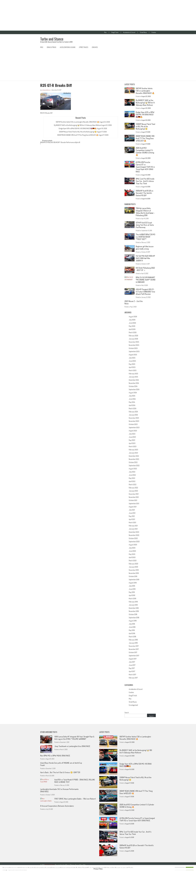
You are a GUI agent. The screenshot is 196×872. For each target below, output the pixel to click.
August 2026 (133, 317)
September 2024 (134, 389)
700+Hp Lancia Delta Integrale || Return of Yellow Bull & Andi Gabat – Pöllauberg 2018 (145, 211)
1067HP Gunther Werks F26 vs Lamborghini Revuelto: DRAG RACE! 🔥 (77, 122)
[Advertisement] (98, 15)
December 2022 (134, 456)
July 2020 (132, 548)
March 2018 (132, 637)
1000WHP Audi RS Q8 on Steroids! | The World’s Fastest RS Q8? (144, 193)
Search (127, 713)
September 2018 (134, 618)
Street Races (143, 32)
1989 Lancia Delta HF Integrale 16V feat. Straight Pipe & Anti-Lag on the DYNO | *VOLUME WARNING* (74, 737)
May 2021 (132, 516)
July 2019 (132, 586)
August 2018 (133, 621)
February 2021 (133, 526)
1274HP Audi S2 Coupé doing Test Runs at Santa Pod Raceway (145, 224)
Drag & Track (114, 32)
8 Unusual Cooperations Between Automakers (57, 806)
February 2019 (133, 602)
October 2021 (133, 500)
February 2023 (133, 450)
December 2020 (134, 532)
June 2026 (132, 323)
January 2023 (133, 453)
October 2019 (133, 576)
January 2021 (133, 529)
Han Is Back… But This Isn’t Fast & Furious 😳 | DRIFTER (60, 772)
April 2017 (132, 671)
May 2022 (132, 478)
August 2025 (133, 355)
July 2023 (132, 434)
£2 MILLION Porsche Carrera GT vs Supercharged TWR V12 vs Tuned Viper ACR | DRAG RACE (145, 167)
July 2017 (132, 662)
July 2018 (132, 624)
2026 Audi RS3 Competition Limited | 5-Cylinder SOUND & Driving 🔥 (145, 151)
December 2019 (134, 570)
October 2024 (133, 386)
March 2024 (132, 408)
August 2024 (133, 393)
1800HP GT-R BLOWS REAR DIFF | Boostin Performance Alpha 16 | (60, 143)
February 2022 (133, 488)
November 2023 (134, 421)
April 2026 (132, 329)
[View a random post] (152, 47)
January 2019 (133, 605)
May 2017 (132, 668)
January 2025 (133, 377)
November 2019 (134, 573)
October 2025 (133, 348)
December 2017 (134, 646)
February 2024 (133, 412)
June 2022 (132, 475)
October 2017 (133, 652)
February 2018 (133, 640)
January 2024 (133, 415)
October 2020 (133, 538)
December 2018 (134, 608)
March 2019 (132, 599)
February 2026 (133, 336)
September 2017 (134, 656)
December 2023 (134, 418)
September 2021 (134, 503)
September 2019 (134, 580)
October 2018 (133, 614)
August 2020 (133, 545)
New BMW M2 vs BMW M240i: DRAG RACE (55, 755)
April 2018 (132, 633)
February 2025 (133, 374)
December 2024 (134, 380)
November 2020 (134, 535)
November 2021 (134, 497)
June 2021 (132, 513)
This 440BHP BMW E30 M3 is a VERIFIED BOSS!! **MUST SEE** (145, 236)
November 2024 (134, 383)
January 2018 (133, 643)
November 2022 (134, 459)
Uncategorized (133, 705)
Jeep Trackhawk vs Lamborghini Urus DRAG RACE (72, 746)
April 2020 (132, 557)
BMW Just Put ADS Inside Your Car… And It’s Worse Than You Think (145, 181)
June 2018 (132, 627)
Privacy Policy (98, 869)
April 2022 (132, 481)
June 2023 (132, 437)
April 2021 (132, 519)
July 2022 (132, 472)
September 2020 (134, 541)
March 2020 (132, 560)
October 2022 (133, 462)
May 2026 (132, 326)
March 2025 (132, 370)
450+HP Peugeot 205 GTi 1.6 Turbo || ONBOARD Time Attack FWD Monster (145, 291)
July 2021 (132, 510)
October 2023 (133, 424)
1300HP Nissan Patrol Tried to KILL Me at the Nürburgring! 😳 (77, 132)
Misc (105, 32)
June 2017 (132, 665)
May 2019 (132, 592)
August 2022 (133, 469)
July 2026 (132, 320)
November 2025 (134, 345)
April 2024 (132, 405)
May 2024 (132, 402)
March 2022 (132, 484)
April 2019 (132, 595)
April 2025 (132, 367)
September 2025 (134, 351)
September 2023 (134, 427)
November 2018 (134, 611)
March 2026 (132, 332)
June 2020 (132, 551)
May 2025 (132, 364)
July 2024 (132, 396)
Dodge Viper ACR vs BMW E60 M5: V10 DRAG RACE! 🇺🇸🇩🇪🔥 (78, 128)
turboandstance (46, 90)
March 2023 (132, 446)
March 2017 (132, 675)
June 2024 (132, 399)
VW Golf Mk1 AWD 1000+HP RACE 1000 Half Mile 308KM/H (145, 258)
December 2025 (134, 342)
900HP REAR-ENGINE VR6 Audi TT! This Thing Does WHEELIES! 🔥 (77, 135)
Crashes (153, 32)
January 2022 (133, 491)
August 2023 (133, 431)
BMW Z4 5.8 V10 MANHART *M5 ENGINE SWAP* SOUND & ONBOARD (145, 279)
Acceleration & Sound (129, 32)
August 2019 (133, 583)
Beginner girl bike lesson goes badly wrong (145, 247)
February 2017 (133, 678)
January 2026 (133, 339)
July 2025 (132, 358)
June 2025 (132, 361)
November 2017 (134, 649)
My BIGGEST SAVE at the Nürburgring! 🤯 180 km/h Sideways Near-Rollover (77, 125)
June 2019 (132, 589)
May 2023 (132, 440)
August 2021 (132, 507)
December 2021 (134, 494)
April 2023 (132, 443)
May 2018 (132, 630)
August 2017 (132, 659)
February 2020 (133, 564)
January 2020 (133, 567)
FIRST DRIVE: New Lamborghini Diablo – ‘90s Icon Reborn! (75, 799)
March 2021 (132, 522)
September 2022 (134, 465)
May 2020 (132, 554)
